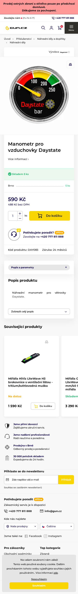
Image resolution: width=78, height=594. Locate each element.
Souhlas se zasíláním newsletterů (23, 487)
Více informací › (18, 159)
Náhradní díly (18, 42)
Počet (13, 216)
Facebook (35, 536)
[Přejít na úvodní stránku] (16, 28)
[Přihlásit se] (51, 28)
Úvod (7, 38)
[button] (43, 28)
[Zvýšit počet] (20, 213)
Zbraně (44, 553)
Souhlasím (39, 585)
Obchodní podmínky (18, 553)
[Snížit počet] (20, 218)
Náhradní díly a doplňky (51, 38)
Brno (11, 185)
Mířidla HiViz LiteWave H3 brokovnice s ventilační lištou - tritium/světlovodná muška (30, 382)
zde (56, 572)
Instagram (55, 536)
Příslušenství (23, 38)
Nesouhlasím (39, 579)
